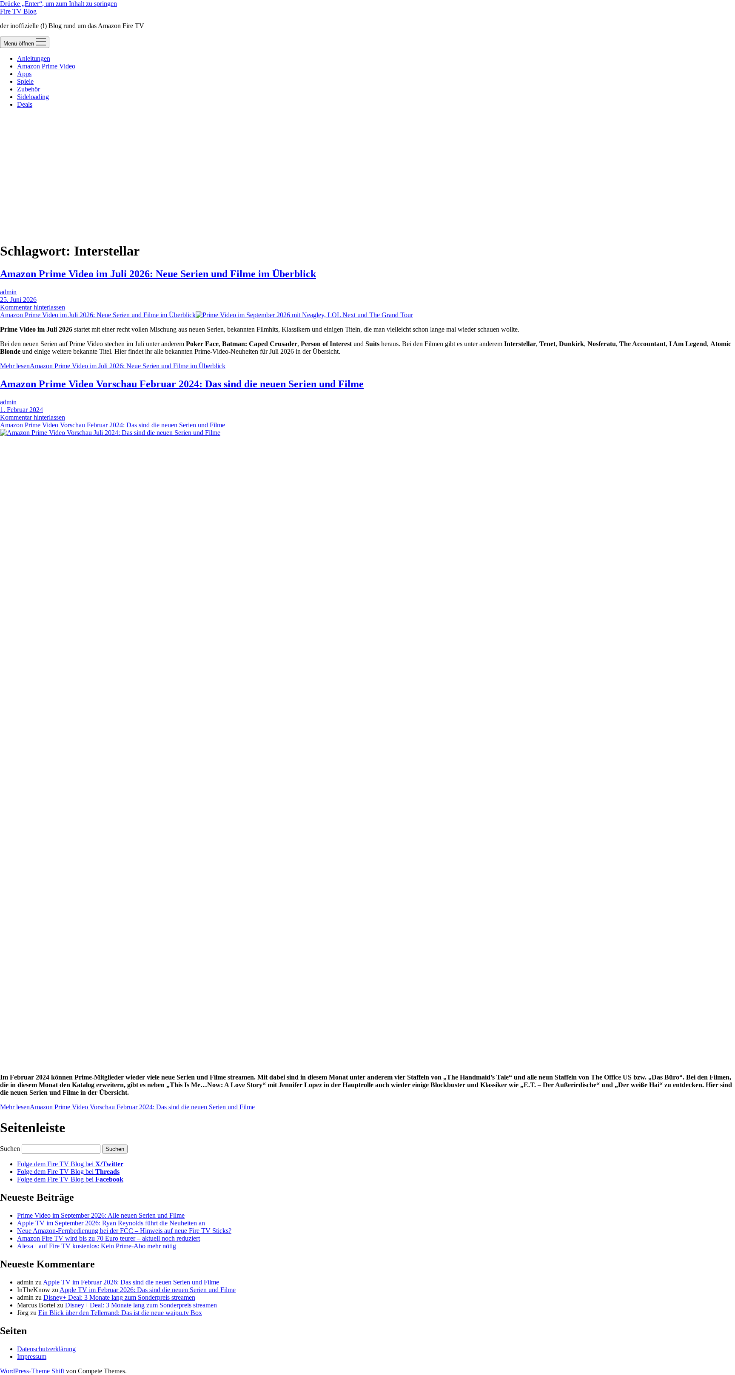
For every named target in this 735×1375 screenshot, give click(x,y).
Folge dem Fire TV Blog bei (70, 1164)
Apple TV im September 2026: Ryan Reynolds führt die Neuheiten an (111, 1223)
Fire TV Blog (18, 11)
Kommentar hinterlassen (32, 307)
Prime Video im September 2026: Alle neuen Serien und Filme (101, 1215)
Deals (24, 104)
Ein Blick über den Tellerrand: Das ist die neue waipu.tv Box (120, 1312)
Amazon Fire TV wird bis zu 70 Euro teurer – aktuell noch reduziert (108, 1238)
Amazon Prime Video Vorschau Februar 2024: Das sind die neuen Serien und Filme (182, 383)
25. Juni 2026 (18, 299)
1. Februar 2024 (21, 409)
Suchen (10, 1148)
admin (8, 291)
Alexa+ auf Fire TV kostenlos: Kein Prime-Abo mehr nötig (96, 1246)
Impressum (31, 1356)
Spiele (25, 81)
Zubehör (28, 89)
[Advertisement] (367, 174)
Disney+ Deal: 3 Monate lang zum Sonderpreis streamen (119, 1297)
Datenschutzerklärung (46, 1348)
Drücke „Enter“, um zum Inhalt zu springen (58, 3)
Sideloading (33, 96)
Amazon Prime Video (46, 66)
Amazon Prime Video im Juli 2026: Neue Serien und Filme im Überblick (158, 273)
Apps (24, 73)
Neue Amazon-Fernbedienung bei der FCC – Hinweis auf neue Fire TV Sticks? (124, 1230)
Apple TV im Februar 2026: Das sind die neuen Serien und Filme (131, 1282)
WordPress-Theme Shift (32, 1371)
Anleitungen (33, 58)
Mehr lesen (112, 365)
